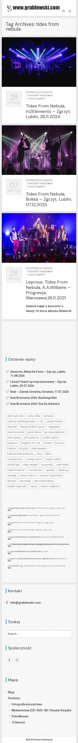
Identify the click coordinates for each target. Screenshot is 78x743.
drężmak (12, 426)
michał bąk (13, 464)
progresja (47, 464)
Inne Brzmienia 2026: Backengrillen (33, 397)
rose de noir (35, 470)
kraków (11, 448)
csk (41, 421)
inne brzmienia (15, 432)
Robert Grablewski (42, 95)
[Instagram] (17, 659)
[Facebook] (9, 659)
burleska (48, 416)
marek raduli (53, 459)
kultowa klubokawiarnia (20, 453)
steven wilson (28, 475)
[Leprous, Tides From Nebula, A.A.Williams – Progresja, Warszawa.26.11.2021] (39, 238)
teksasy (11, 481)
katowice (12, 443)
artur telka (34, 416)
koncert (48, 92)
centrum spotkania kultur (21, 421)
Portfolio (14, 698)
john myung (13, 437)
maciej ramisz (34, 459)
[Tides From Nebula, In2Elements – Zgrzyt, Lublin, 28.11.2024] (39, 62)
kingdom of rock (30, 443)
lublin (48, 453)
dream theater (55, 421)
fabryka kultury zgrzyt (32, 426)
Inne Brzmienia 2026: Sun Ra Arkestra (35, 403)
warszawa (25, 481)
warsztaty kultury (43, 481)
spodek (50, 470)
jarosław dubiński (54, 432)
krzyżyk (23, 448)
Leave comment (36, 99)
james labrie (34, 432)
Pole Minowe (20, 716)
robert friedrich (16, 470)
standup (11, 475)
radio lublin (62, 464)
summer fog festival (50, 475)
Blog (11, 692)
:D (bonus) (18, 722)
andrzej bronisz (16, 416)
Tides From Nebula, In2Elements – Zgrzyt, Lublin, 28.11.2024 (48, 111)
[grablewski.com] (34, 8)
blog (39, 92)
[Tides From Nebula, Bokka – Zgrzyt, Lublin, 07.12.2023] (39, 150)
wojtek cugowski (16, 486)
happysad (53, 426)
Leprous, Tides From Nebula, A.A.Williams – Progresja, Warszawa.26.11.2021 (48, 290)
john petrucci (31, 437)
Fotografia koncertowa (27, 704)
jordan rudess (50, 437)
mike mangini (30, 464)
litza (39, 453)
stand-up (63, 470)
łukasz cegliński (50, 486)
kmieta (47, 443)
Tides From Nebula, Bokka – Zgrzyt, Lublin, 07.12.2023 (49, 199)
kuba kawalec (39, 448)
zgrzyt (33, 486)
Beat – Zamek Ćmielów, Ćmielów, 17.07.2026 (39, 391)
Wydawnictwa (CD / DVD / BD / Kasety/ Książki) (41, 710)
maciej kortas (15, 459)
